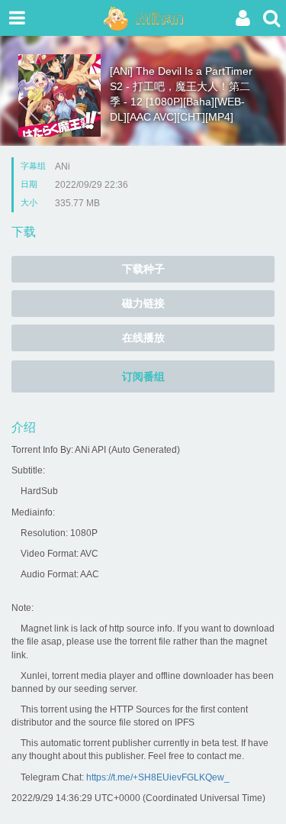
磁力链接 (143, 303)
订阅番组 (143, 376)
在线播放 (143, 337)
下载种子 (143, 269)
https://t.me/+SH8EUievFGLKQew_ (158, 777)
